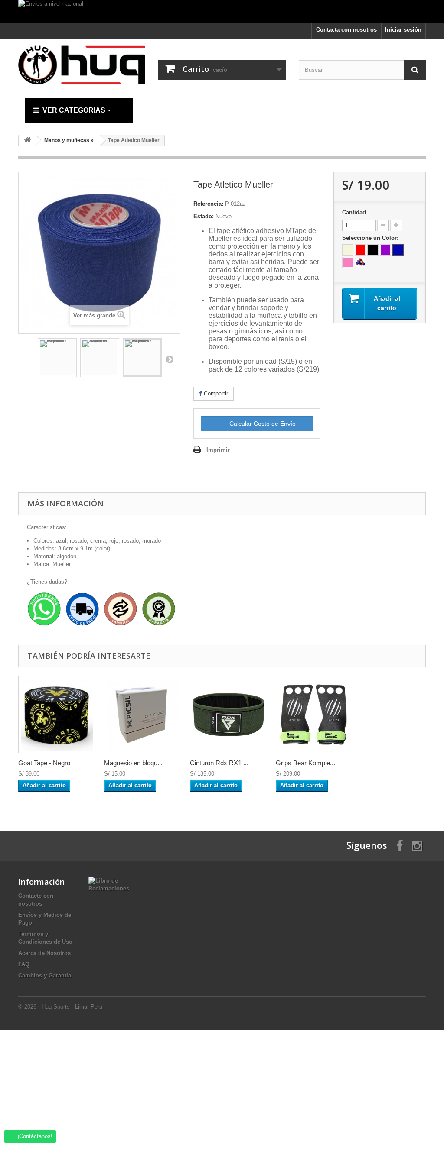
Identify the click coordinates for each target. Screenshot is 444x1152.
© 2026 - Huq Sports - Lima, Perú (60, 1006)
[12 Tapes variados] (360, 262)
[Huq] (81, 65)
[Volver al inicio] (27, 140)
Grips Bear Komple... (305, 763)
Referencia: (208, 204)
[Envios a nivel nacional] (222, 11)
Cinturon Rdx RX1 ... (219, 763)
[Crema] (348, 250)
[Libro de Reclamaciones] (108, 884)
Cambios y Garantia (44, 975)
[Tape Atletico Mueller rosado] (57, 358)
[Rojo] (360, 250)
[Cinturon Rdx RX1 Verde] (228, 714)
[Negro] (373, 250)
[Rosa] (348, 262)
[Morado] (385, 250)
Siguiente (169, 359)
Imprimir (218, 450)
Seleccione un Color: (371, 238)
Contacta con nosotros (346, 29)
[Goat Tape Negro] (56, 714)
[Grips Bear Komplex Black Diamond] (314, 714)
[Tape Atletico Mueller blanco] (100, 358)
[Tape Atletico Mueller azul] (142, 358)
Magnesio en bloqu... (133, 763)
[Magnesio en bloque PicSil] (142, 714)
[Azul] (398, 250)
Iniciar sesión (403, 29)
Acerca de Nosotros (44, 953)
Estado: (203, 216)
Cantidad (354, 212)
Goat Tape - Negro (44, 763)
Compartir (215, 393)
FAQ (23, 964)
